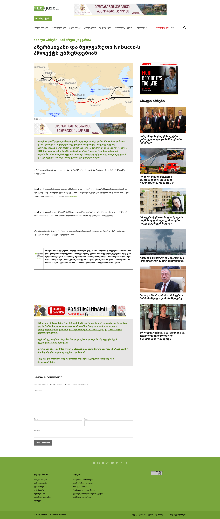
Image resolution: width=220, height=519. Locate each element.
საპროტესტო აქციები (83, 483)
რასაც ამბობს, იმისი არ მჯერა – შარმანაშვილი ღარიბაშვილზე (161, 296)
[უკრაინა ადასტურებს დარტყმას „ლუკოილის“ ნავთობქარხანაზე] (163, 242)
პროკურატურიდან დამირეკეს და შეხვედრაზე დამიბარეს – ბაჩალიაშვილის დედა (163, 335)
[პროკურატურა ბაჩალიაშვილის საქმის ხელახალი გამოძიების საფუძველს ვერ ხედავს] (163, 201)
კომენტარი (90, 27)
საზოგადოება (58, 27)
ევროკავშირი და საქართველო (88, 493)
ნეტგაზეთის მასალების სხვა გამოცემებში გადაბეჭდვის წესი (159, 515)
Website (37, 430)
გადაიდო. (73, 196)
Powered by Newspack (57, 515)
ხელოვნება (105, 27)
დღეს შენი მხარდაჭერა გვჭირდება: (57, 349)
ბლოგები (142, 27)
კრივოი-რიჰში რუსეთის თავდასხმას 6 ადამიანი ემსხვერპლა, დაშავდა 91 (157, 179)
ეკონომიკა (75, 27)
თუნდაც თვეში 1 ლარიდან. (70, 352)
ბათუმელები (162, 27)
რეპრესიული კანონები (84, 490)
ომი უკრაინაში (80, 486)
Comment (38, 390)
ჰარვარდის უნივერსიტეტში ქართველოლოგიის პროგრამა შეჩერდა (161, 139)
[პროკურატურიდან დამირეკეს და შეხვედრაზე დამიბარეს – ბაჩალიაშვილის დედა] (163, 317)
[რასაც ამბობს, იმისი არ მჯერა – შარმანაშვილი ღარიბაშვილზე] (163, 279)
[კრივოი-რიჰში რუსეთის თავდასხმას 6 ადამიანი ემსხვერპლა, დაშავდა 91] (163, 161)
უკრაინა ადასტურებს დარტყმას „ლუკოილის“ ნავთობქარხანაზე (162, 259)
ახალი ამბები (41, 27)
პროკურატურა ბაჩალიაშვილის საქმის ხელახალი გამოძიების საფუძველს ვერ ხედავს (161, 220)
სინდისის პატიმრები (83, 479)
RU (172, 27)
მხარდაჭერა (43, 18)
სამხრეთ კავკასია (124, 27)
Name (36, 419)
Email (86, 419)
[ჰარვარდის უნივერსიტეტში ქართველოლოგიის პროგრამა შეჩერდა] (163, 120)
